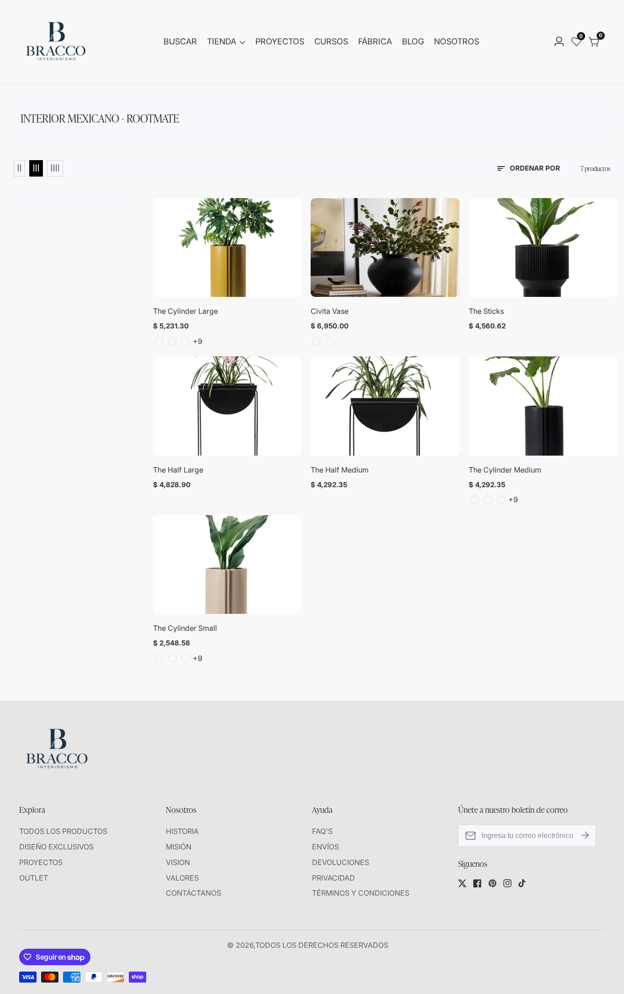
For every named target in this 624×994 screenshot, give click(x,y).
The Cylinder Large (185, 311)
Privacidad (333, 877)
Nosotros (456, 41)
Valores (182, 877)
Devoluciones (340, 862)
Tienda (221, 41)
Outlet (33, 877)
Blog (413, 41)
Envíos (325, 846)
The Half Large (178, 469)
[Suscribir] (585, 835)
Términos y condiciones (360, 892)
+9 (197, 341)
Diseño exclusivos (56, 846)
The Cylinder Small (185, 628)
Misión (178, 846)
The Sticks (486, 311)
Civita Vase (330, 311)
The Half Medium (340, 469)
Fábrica (375, 41)
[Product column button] (19, 168)
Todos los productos (63, 831)
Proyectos (279, 41)
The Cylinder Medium (505, 469)
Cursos (331, 41)
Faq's (322, 831)
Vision (178, 862)
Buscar (180, 41)
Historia (182, 831)
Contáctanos (193, 892)
